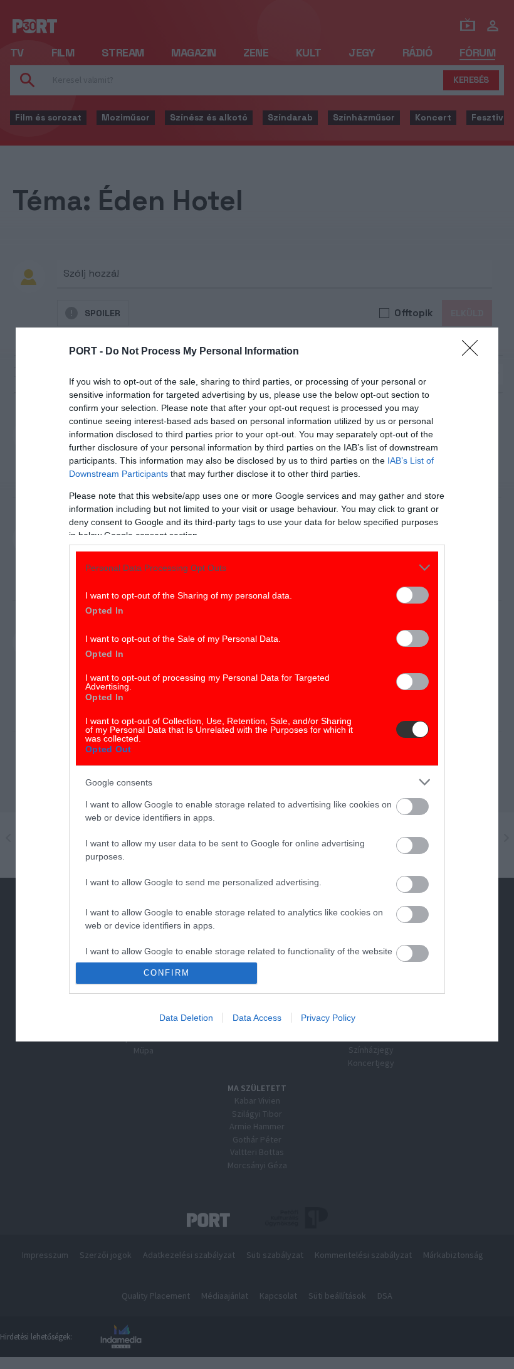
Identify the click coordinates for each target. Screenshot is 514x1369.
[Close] (474, 352)
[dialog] (257, 684)
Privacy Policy (328, 1018)
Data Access (257, 1018)
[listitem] (257, 567)
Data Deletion (186, 1018)
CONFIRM (167, 972)
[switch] (412, 595)
